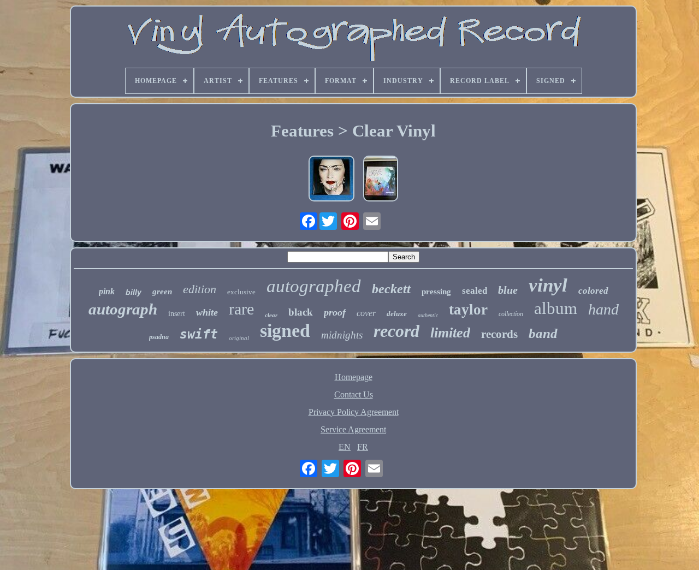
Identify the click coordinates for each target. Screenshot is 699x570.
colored (593, 291)
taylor (468, 309)
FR (362, 447)
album (555, 308)
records (499, 334)
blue (508, 290)
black (300, 312)
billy (133, 292)
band (543, 333)
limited (450, 333)
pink (107, 291)
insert (176, 314)
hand (603, 309)
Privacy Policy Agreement (354, 412)
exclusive (241, 292)
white (207, 312)
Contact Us (353, 394)
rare (241, 309)
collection (511, 314)
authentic (428, 315)
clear (271, 315)
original (239, 338)
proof (335, 312)
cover (366, 313)
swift (199, 334)
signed (285, 330)
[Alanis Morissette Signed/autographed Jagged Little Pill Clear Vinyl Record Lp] (380, 179)
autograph (122, 309)
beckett (391, 289)
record (396, 331)
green (162, 291)
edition (199, 289)
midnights (342, 335)
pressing (436, 291)
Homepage (353, 377)
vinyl (548, 285)
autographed (313, 286)
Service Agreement (353, 429)
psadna (159, 337)
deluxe (397, 314)
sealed (474, 291)
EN (345, 447)
